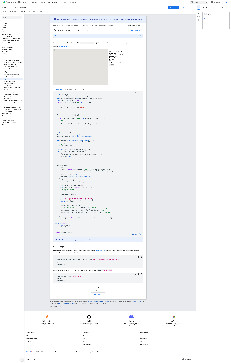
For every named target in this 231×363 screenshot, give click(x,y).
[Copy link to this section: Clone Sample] (66, 247)
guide (69, 240)
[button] (12, 25)
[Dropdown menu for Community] (78, 2)
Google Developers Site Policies (66, 303)
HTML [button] (82, 89)
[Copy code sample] (141, 92)
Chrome (57, 352)
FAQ (27, 336)
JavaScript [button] (68, 89)
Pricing (43, 2)
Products (34, 2)
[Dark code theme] (138, 92)
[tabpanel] (98, 166)
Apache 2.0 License (137, 301)
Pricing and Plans (144, 336)
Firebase (65, 352)
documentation (64, 46)
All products (100, 352)
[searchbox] (12, 17)
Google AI (90, 352)
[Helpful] (138, 25)
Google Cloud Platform (78, 352)
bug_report (222, 7)
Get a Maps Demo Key (63, 19)
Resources (31, 11)
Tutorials (28, 341)
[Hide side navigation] (22, 360)
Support (142, 341)
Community (72, 2)
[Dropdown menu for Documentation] (59, 2)
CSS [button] (76, 89)
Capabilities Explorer (32, 338)
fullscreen (225, 7)
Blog (64, 2)
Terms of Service (144, 344)
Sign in (227, 2)
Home (54, 25)
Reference (13, 11)
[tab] (58, 89)
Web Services (87, 344)
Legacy (40, 11)
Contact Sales (143, 338)
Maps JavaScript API (17, 8)
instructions (99, 251)
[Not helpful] (141, 25)
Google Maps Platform (72, 25)
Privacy (34, 359)
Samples (22, 11)
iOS (84, 338)
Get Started (173, 8)
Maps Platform (19, 2)
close (228, 7)
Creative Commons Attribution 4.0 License (99, 301)
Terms (28, 359)
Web (4, 8)
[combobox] (199, 2)
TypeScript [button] (58, 89)
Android (85, 336)
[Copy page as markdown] (91, 30)
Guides (4, 11)
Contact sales (187, 8)
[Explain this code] (135, 92)
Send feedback (136, 30)
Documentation (52, 2)
